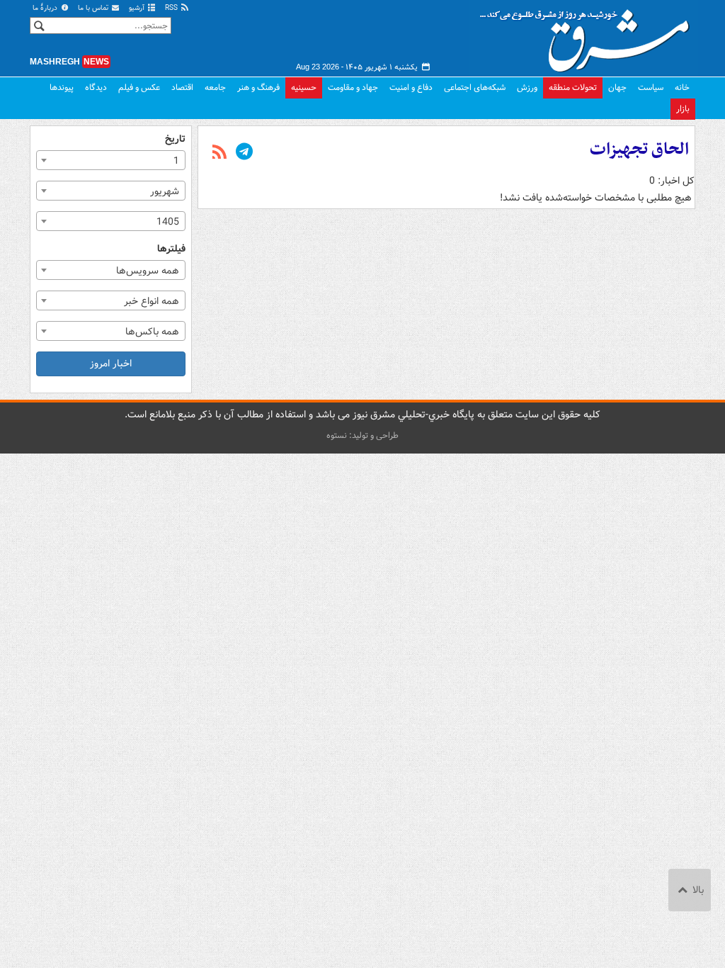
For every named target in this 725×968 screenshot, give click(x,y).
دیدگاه (96, 87)
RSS (172, 8)
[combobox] (110, 160)
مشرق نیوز (589, 35)
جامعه (215, 87)
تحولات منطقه (573, 87)
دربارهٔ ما (46, 8)
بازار (683, 109)
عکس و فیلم (139, 87)
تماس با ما (94, 8)
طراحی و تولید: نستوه (362, 435)
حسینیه (303, 87)
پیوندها (62, 87)
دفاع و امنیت (411, 87)
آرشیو (138, 8)
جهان (617, 87)
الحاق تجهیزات (639, 149)
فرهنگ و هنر (258, 87)
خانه (682, 87)
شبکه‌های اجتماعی (475, 87)
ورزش (527, 87)
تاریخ (175, 139)
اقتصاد (182, 87)
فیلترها (171, 249)
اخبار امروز (111, 363)
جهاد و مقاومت (353, 87)
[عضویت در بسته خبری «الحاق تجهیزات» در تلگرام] (244, 153)
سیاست (650, 87)
